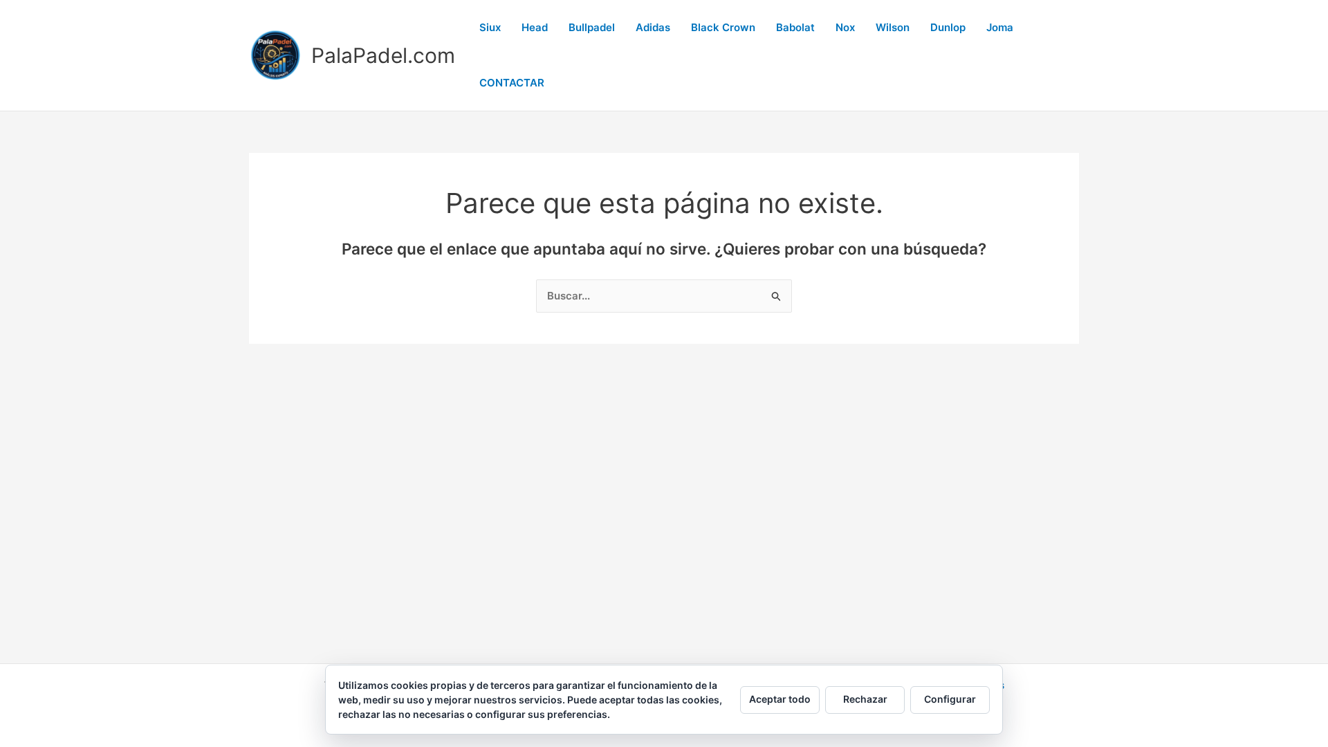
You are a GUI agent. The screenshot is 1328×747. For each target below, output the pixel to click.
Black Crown (723, 27)
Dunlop (948, 27)
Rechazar (865, 699)
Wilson (893, 27)
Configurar (950, 699)
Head (535, 27)
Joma (999, 27)
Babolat (795, 27)
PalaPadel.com (383, 55)
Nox (845, 27)
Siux (490, 27)
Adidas (653, 27)
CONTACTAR (511, 82)
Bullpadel (592, 27)
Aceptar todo (780, 699)
